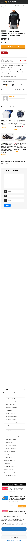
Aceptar (14, 529)
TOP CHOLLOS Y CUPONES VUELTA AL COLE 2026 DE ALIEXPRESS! (16, 489)
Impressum (19, 540)
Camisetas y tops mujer (11, 439)
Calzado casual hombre (11, 398)
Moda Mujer (6, 425)
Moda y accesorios (9, 6)
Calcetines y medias (8, 469)
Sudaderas (8, 410)
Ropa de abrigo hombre (11, 419)
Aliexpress (11, 493)
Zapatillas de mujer (10, 430)
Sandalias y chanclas (9, 460)
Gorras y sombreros (8, 466)
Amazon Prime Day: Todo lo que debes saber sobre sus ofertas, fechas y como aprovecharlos (17, 498)
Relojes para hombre (10, 401)
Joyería (6, 454)
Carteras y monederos (10, 475)
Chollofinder (8, 60)
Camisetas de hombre (10, 407)
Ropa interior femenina (10, 448)
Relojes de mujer (9, 442)
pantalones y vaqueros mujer (12, 436)
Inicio (2, 6)
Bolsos (7, 433)
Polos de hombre (9, 404)
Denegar (14, 533)
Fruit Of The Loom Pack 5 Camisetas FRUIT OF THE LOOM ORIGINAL (7, 123)
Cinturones (6, 463)
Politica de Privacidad (11, 540)
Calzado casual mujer (10, 428)
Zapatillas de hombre (10, 422)
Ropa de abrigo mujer (10, 445)
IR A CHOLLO (14, 47)
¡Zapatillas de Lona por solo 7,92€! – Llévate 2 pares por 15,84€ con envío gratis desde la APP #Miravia (20, 146)
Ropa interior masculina (11, 416)
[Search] (25, 2)
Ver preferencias (14, 537)
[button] (26, 514)
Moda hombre (18, 6)
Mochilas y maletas (8, 451)
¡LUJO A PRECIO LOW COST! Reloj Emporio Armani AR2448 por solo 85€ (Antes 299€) (19, 123)
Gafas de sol (7, 457)
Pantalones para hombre (11, 413)
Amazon (11, 505)
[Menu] (2, 2)
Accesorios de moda (9, 472)
